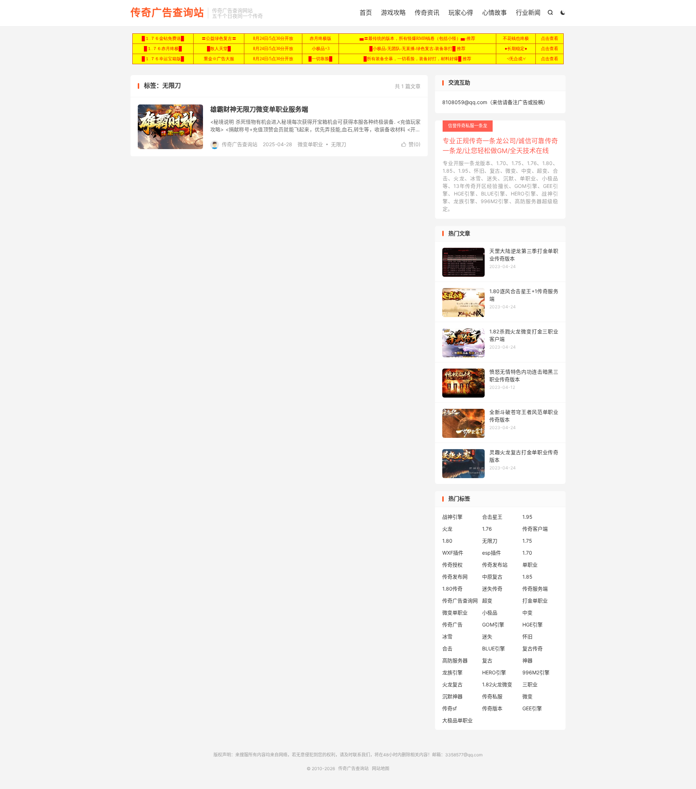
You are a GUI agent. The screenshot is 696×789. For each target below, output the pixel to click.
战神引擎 (452, 517)
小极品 (489, 612)
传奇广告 (452, 624)
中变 (527, 612)
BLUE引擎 (493, 648)
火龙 (447, 529)
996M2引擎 (536, 672)
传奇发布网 (455, 577)
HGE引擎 (532, 624)
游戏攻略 (393, 12)
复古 (487, 660)
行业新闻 (528, 12)
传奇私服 (492, 696)
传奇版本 (492, 708)
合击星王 (492, 517)
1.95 (527, 517)
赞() (410, 144)
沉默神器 (452, 696)
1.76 (487, 529)
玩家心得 (460, 12)
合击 (447, 648)
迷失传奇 (492, 588)
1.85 (527, 577)
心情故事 (494, 12)
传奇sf (449, 708)
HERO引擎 (494, 672)
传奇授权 (452, 565)
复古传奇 (532, 648)
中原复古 (492, 577)
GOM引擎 (493, 624)
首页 (366, 12)
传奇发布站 (495, 565)
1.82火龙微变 (497, 684)
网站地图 (380, 768)
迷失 (487, 636)
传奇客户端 (535, 529)
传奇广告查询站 (167, 13)
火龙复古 (452, 684)
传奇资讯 (427, 12)
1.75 (527, 541)
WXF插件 (452, 553)
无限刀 (338, 144)
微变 (527, 696)
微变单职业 (310, 144)
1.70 (527, 553)
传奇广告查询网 (460, 600)
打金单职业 (535, 600)
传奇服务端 (535, 588)
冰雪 (447, 636)
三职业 (530, 684)
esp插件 (491, 553)
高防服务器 (455, 660)
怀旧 (527, 636)
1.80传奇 (452, 588)
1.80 (447, 541)
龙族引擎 (452, 672)
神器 (527, 660)
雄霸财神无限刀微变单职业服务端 (259, 109)
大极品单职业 (457, 720)
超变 (487, 600)
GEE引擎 (532, 708)
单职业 (530, 565)
